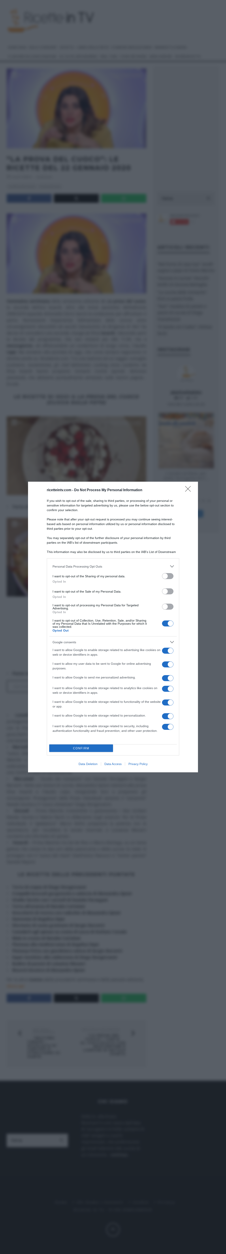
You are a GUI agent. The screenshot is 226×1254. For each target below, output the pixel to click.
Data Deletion (88, 764)
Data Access (113, 764)
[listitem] (113, 566)
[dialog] (113, 627)
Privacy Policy (138, 764)
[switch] (167, 576)
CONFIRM (81, 748)
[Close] (189, 490)
